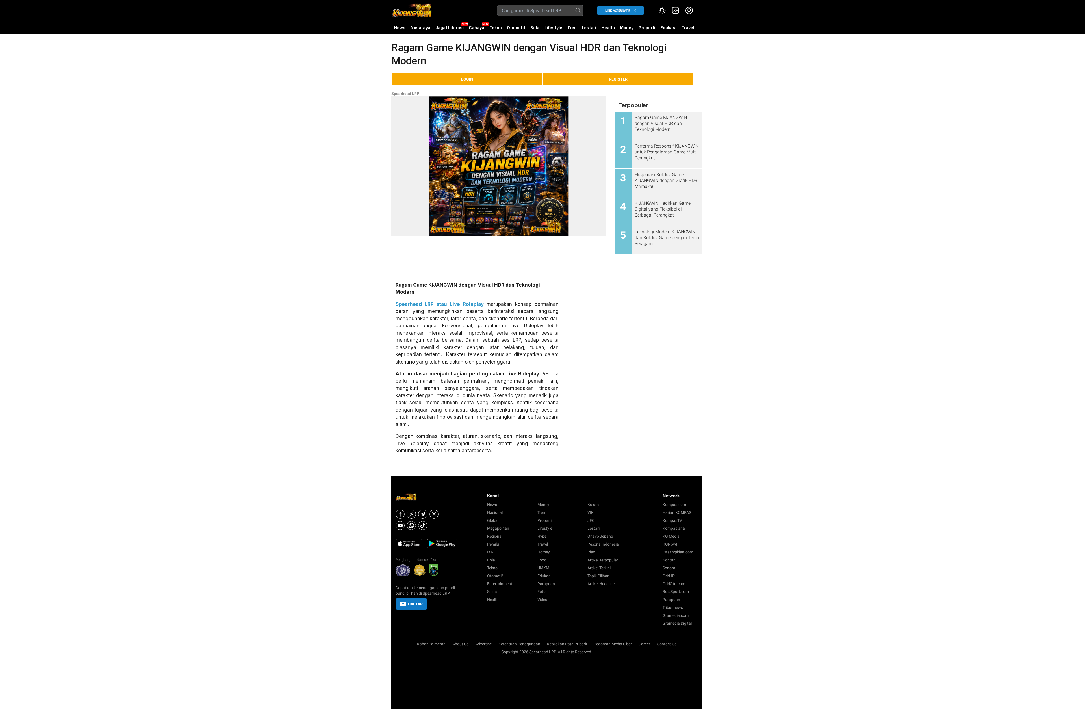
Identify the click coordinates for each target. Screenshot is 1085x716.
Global (492, 520)
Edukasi (668, 27)
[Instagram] (434, 514)
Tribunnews (673, 607)
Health (608, 27)
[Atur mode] (662, 10)
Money (626, 27)
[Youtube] (400, 525)
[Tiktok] (422, 525)
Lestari (589, 29)
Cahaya (476, 27)
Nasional (495, 512)
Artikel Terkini (599, 568)
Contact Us (666, 644)
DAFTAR (415, 604)
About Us (460, 644)
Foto (541, 591)
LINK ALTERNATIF (617, 10)
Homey (543, 552)
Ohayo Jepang (600, 536)
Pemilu (493, 544)
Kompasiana (674, 528)
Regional (494, 536)
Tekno (495, 27)
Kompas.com (674, 504)
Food (541, 560)
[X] (411, 514)
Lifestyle (553, 27)
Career (644, 644)
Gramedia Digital (677, 623)
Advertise (483, 644)
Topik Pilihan (598, 576)
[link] (675, 10)
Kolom (593, 504)
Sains (492, 591)
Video (542, 599)
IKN (490, 552)
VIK (590, 512)
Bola (534, 27)
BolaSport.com (676, 591)
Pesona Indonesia (603, 544)
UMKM (543, 568)
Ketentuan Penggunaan (519, 644)
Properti (647, 27)
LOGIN (467, 79)
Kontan (669, 560)
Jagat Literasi (449, 27)
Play (591, 552)
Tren (572, 27)
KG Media (671, 536)
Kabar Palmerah (431, 644)
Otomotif (516, 27)
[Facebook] (400, 514)
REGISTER (618, 79)
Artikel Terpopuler (602, 560)
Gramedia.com (676, 615)
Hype (541, 536)
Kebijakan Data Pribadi (567, 644)
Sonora (669, 568)
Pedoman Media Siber (613, 644)
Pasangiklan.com (678, 552)
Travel (688, 27)
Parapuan (546, 583)
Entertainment (499, 583)
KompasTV (672, 520)
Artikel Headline (601, 583)
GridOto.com (674, 583)
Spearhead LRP (405, 93)
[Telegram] (422, 514)
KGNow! (670, 544)
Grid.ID (669, 576)
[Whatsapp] (411, 525)
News (399, 27)
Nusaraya (420, 27)
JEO (591, 520)
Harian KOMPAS (677, 512)
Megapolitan (498, 528)
